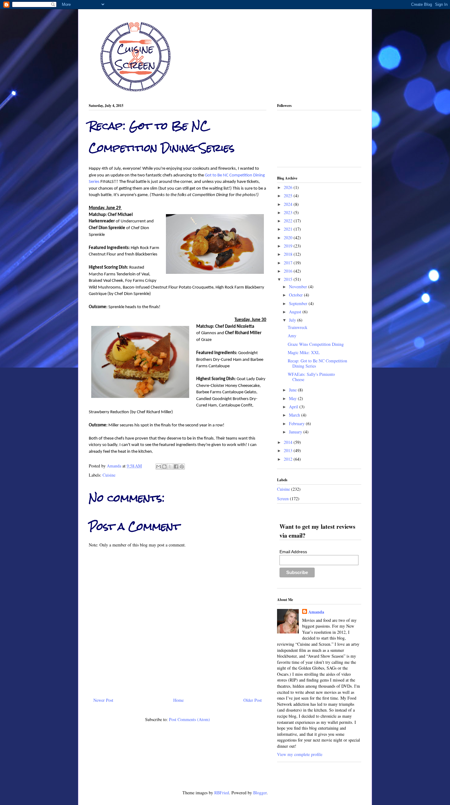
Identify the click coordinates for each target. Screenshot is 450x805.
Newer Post (103, 700)
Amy (292, 335)
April (294, 407)
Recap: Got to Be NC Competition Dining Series (317, 363)
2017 (289, 263)
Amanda (114, 466)
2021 (289, 229)
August (295, 312)
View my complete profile (299, 754)
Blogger (260, 793)
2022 (289, 221)
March (295, 415)
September (299, 303)
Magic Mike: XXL (304, 352)
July (293, 320)
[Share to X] (170, 466)
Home (178, 700)
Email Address (293, 551)
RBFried (221, 793)
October (296, 295)
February (297, 423)
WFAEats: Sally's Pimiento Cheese (311, 376)
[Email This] (159, 466)
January (296, 432)
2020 (289, 237)
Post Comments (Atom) (189, 719)
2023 (289, 212)
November (298, 286)
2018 (289, 254)
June (293, 390)
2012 (289, 459)
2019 (289, 246)
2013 (289, 450)
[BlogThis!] (164, 466)
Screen (283, 498)
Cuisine (109, 475)
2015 (289, 279)
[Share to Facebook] (176, 466)
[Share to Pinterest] (182, 466)
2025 (289, 195)
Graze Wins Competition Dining (316, 344)
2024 (289, 204)
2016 (289, 271)
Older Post (252, 700)
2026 (289, 187)
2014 (289, 442)
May (293, 398)
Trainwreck (297, 327)
